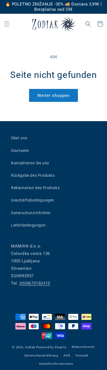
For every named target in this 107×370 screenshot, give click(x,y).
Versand (81, 355)
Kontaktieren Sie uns (30, 163)
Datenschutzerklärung (41, 355)
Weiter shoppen (53, 95)
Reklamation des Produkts (35, 188)
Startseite (20, 150)
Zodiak (30, 347)
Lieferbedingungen (28, 225)
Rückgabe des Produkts (33, 175)
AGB (66, 355)
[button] (7, 24)
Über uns (19, 138)
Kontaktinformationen (56, 364)
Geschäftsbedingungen (32, 200)
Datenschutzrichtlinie (30, 213)
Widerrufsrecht (83, 347)
